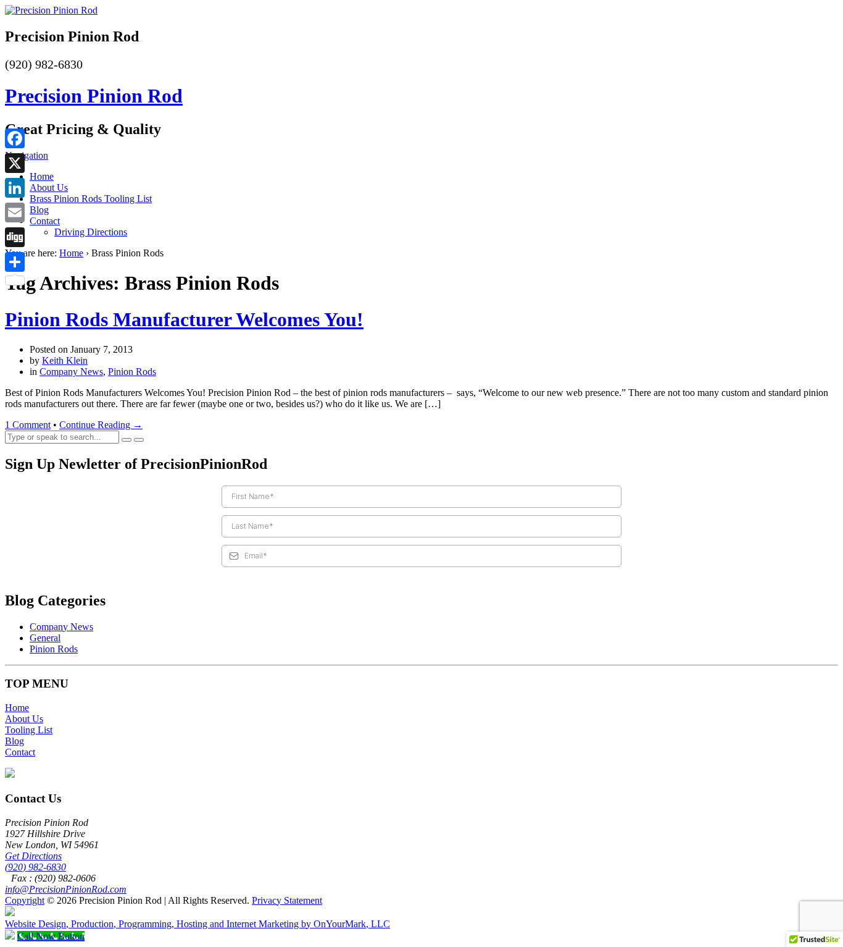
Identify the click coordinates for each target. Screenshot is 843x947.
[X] (14, 163)
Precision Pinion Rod (94, 96)
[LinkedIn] (14, 187)
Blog (39, 209)
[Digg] (14, 237)
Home (42, 176)
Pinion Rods (132, 371)
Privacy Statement (287, 900)
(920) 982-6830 (35, 867)
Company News (71, 371)
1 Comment (28, 424)
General (45, 638)
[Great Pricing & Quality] (51, 10)
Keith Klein (65, 360)
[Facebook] (14, 138)
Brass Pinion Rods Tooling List (91, 198)
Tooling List (28, 730)
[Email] (14, 212)
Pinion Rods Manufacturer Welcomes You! (184, 319)
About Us (49, 187)
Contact (45, 221)
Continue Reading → (101, 424)
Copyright (24, 900)
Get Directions (33, 856)
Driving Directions (90, 232)
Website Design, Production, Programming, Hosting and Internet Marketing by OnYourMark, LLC (197, 924)
